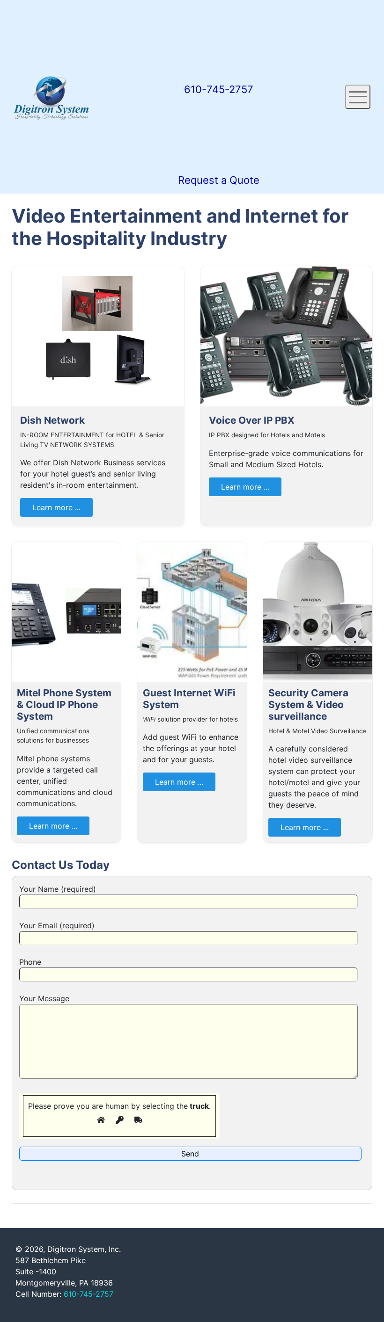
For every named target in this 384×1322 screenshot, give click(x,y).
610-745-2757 (88, 1294)
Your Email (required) (57, 925)
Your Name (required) (57, 889)
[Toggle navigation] (357, 96)
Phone (30, 962)
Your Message (44, 998)
